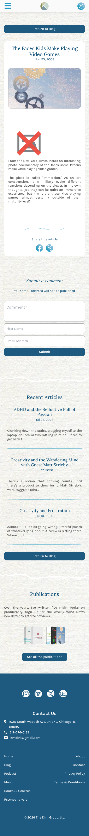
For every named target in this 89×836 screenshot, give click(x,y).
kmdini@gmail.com (25, 737)
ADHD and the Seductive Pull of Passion (44, 412)
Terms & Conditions (69, 782)
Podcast (10, 773)
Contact (79, 765)
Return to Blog (44, 29)
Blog (7, 765)
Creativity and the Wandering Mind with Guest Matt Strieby (45, 462)
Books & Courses (17, 791)
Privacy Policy (75, 773)
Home (8, 756)
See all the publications (44, 657)
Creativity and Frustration (44, 510)
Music (8, 782)
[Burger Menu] (8, 6)
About (80, 756)
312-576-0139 (19, 732)
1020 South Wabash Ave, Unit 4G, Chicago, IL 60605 (42, 724)
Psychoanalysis (15, 799)
